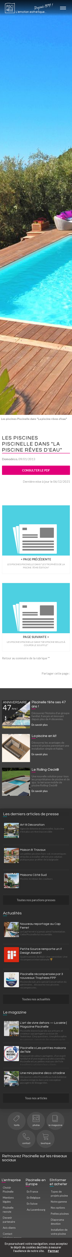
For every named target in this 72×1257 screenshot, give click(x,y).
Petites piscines (60, 1213)
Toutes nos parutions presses (36, 900)
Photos (36, 1125)
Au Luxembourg (36, 1209)
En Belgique (33, 1197)
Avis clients (9, 1227)
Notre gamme (59, 1201)
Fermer (53, 1251)
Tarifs (16, 1125)
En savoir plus (40, 724)
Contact (26, 1143)
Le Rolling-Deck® (45, 770)
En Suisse (32, 1203)
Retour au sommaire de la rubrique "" (26, 658)
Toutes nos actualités (36, 999)
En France (32, 1191)
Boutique (46, 1143)
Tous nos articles (36, 1098)
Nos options (58, 1207)
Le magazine (55, 1125)
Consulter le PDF (36, 470)
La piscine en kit (44, 736)
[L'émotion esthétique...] (10, 9)
